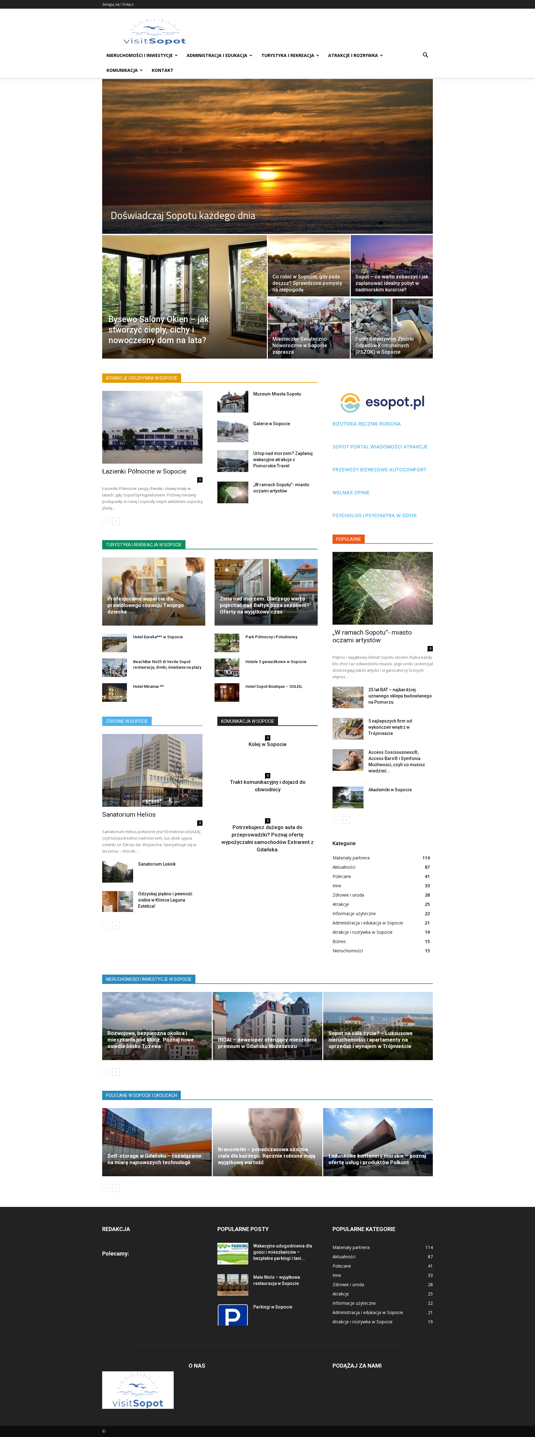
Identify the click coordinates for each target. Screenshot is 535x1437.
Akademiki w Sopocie (390, 789)
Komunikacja (122, 70)
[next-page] (116, 521)
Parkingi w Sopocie (272, 1306)
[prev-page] (106, 521)
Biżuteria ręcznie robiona (367, 424)
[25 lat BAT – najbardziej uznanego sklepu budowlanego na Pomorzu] (348, 697)
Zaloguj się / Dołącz (118, 4)
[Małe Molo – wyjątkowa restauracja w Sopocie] (232, 1285)
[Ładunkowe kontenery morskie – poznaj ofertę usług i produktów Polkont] (378, 1142)
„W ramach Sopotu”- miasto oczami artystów (372, 636)
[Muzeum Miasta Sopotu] (232, 402)
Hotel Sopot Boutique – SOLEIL (274, 686)
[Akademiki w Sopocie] (348, 797)
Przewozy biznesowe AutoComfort (380, 470)
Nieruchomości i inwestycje (140, 55)
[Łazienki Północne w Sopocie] (152, 427)
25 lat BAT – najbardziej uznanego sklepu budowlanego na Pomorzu (400, 696)
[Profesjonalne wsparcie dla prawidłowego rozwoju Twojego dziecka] (153, 591)
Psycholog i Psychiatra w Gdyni (374, 515)
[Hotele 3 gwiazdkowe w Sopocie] (227, 667)
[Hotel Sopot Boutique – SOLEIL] (227, 692)
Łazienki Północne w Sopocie (144, 471)
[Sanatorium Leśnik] (117, 872)
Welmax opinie (351, 493)
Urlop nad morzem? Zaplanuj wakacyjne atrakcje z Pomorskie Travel (283, 459)
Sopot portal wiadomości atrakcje (380, 447)
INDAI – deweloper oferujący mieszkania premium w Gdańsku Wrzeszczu (267, 1043)
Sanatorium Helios (129, 814)
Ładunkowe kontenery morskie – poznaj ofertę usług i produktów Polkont (377, 1159)
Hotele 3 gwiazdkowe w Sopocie (276, 661)
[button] (425, 56)
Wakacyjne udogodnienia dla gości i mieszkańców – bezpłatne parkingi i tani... (282, 1252)
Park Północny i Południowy (271, 637)
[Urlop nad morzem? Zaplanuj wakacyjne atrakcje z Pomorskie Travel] (232, 461)
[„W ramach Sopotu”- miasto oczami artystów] (232, 492)
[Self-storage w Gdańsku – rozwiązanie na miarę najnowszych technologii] (157, 1142)
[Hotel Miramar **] (114, 692)
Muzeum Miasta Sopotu (277, 393)
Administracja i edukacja (217, 55)
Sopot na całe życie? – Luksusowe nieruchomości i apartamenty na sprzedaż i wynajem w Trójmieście (370, 1039)
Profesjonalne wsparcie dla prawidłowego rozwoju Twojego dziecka (145, 605)
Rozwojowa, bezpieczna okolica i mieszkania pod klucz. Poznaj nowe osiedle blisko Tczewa (150, 1039)
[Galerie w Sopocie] (232, 431)
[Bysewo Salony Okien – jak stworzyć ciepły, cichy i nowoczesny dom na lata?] (184, 306)
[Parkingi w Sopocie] (232, 1315)
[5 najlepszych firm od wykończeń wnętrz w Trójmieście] (348, 729)
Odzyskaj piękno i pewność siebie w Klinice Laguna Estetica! (165, 900)
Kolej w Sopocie (268, 744)
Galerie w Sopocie (271, 423)
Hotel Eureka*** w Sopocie (158, 637)
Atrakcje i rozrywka (353, 55)
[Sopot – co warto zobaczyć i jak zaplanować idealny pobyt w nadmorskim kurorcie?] (392, 265)
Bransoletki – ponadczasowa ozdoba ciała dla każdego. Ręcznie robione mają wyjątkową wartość (266, 1155)
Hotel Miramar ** (148, 686)
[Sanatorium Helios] (152, 770)
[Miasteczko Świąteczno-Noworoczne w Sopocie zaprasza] (309, 328)
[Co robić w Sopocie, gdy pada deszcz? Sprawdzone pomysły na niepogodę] (309, 265)
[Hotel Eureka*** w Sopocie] (114, 643)
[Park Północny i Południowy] (227, 643)
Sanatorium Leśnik (157, 864)
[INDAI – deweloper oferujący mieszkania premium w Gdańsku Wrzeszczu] (267, 1026)
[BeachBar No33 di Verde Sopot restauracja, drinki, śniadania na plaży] (114, 667)
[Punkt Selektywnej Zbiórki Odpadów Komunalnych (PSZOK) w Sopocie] (392, 328)
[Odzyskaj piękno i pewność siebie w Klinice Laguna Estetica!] (117, 901)
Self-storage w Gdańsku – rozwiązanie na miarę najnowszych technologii (154, 1159)
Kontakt (162, 70)
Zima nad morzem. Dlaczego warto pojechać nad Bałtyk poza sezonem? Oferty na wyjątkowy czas (264, 605)
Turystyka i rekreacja (287, 55)
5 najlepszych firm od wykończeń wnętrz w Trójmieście (390, 727)
